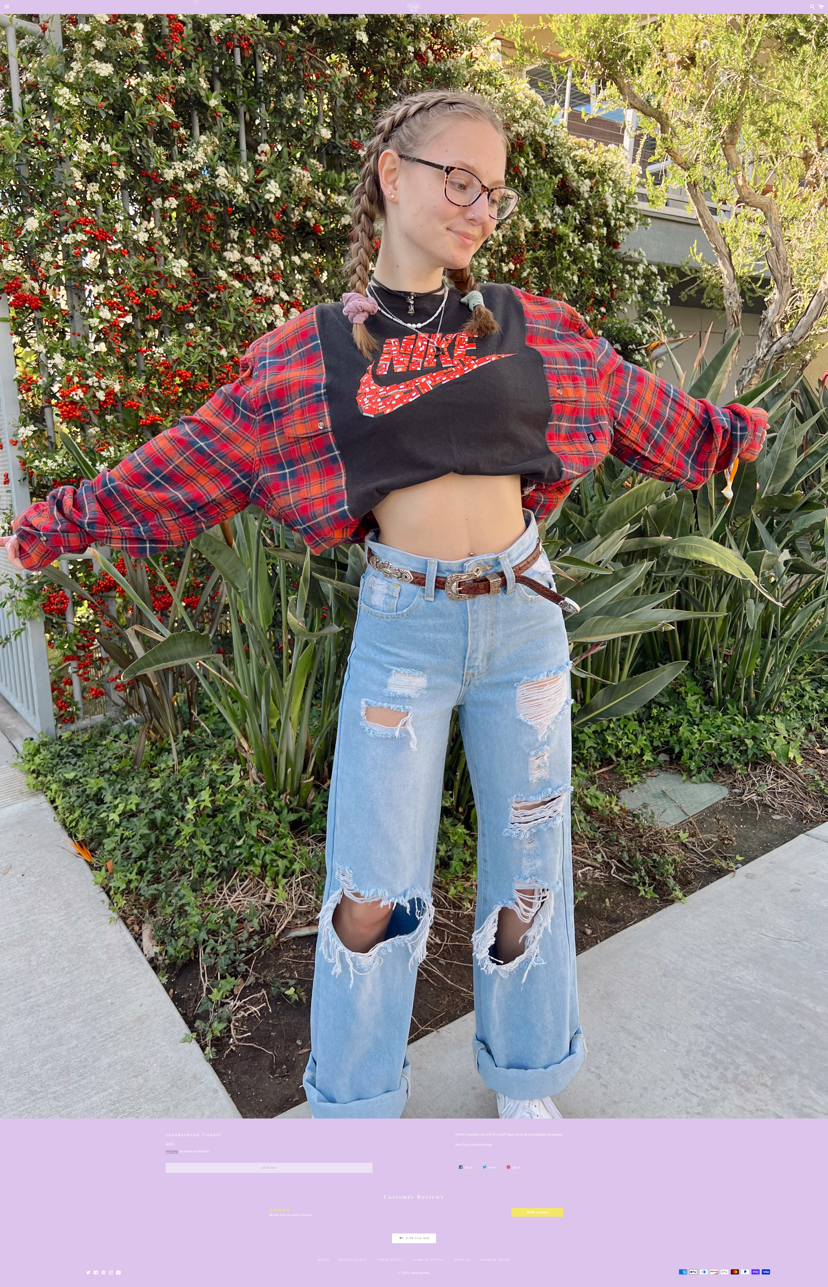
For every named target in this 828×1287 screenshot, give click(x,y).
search (323, 1259)
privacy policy (353, 1259)
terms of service (429, 1259)
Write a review (537, 1212)
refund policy (390, 1259)
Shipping (172, 1151)
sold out (269, 1167)
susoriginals (420, 1273)
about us (462, 1259)
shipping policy (495, 1259)
